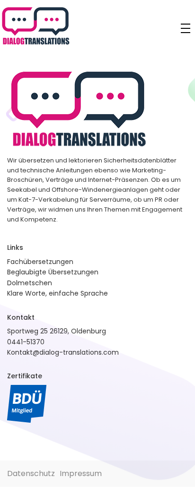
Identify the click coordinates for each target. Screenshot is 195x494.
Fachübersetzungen (40, 261)
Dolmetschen (29, 283)
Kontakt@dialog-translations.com (63, 352)
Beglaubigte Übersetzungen (52, 272)
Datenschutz (31, 473)
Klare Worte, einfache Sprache (57, 293)
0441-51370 (25, 342)
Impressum (81, 473)
